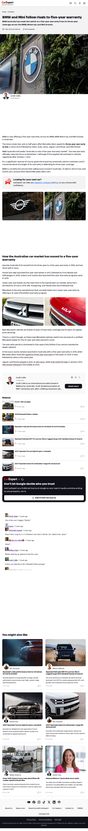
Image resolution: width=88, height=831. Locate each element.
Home (4, 12)
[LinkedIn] (54, 802)
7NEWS (80, 808)
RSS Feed (58, 819)
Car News (11, 12)
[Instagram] (39, 802)
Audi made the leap (59, 362)
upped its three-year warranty (39, 354)
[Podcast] (59, 802)
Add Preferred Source (45, 498)
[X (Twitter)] (49, 802)
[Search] (75, 3)
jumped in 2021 (26, 362)
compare (47, 182)
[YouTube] (29, 802)
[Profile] (79, 3)
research (38, 182)
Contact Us (69, 808)
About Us (8, 808)
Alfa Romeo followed (11, 365)
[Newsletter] (70, 3)
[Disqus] (44, 541)
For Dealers (57, 808)
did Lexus (40, 362)
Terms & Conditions (45, 819)
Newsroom (20, 808)
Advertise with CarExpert (39, 808)
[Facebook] (34, 802)
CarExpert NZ (44, 814)
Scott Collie (15, 96)
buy (57, 182)
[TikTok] (44, 802)
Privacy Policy (31, 819)
